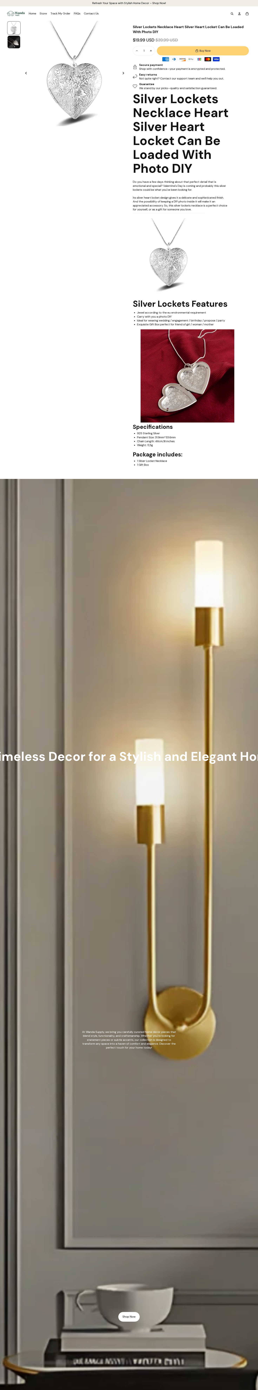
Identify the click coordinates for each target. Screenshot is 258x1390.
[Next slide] (124, 74)
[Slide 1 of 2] (14, 28)
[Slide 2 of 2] (14, 42)
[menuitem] (32, 14)
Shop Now (129, 1316)
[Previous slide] (25, 74)
